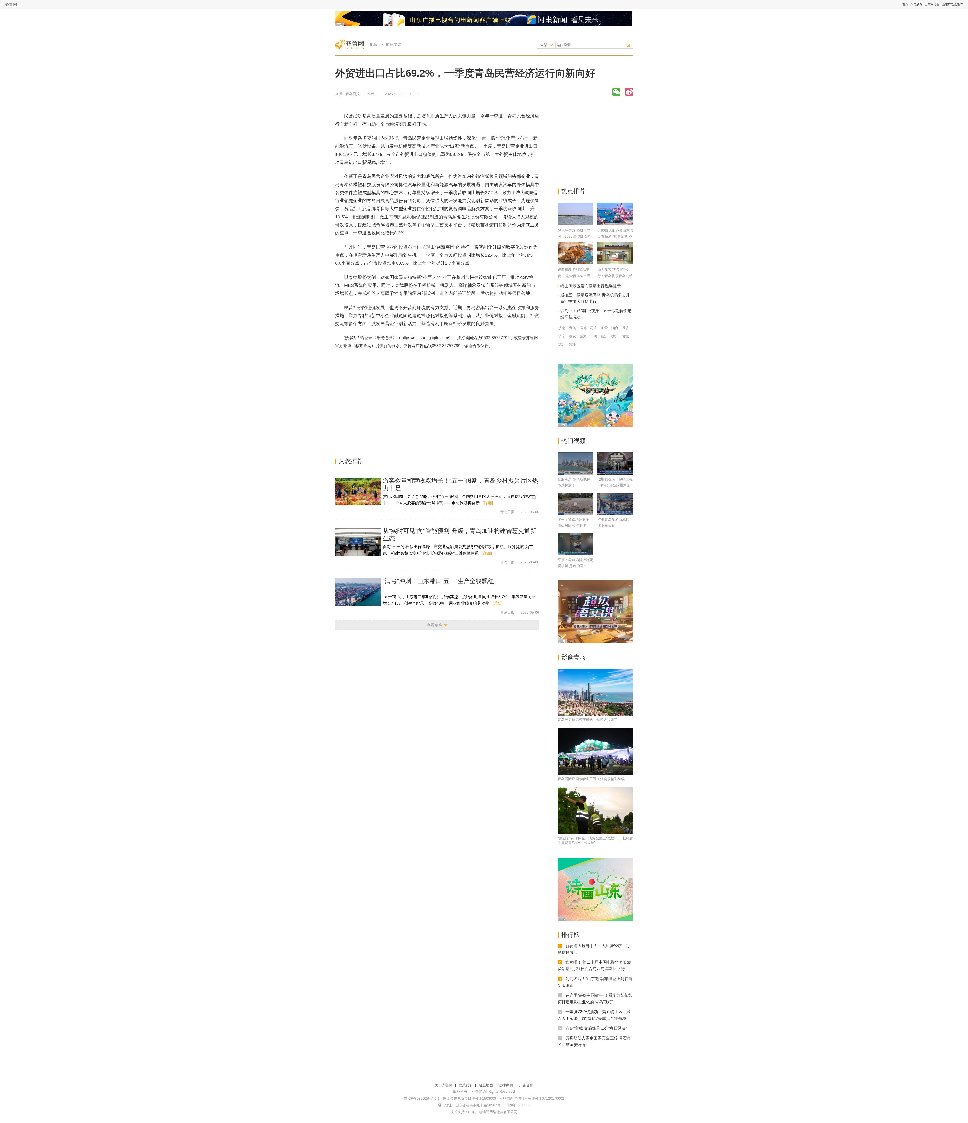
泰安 (572, 336)
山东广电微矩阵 (952, 4)
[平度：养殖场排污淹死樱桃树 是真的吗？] (575, 544)
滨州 (561, 344)
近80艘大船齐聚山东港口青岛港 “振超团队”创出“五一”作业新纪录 (615, 236)
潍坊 (625, 328)
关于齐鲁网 (443, 1085)
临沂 (604, 336)
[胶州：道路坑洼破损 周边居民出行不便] (575, 504)
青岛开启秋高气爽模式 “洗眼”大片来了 (588, 720)
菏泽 (572, 344)
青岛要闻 (393, 44)
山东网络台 (932, 4)
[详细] (488, 503)
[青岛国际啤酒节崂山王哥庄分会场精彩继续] (595, 751)
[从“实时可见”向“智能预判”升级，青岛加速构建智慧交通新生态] (358, 542)
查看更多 (435, 625)
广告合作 (526, 1085)
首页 (905, 4)
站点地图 (486, 1085)
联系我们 (466, 1085)
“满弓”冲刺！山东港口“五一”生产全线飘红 (438, 581)
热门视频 (573, 440)
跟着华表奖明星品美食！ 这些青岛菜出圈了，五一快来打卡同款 (575, 276)
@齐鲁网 (363, 346)
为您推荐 (351, 461)
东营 (604, 328)
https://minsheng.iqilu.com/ (425, 338)
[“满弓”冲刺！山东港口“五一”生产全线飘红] (358, 592)
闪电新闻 (917, 4)
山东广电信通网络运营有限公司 (493, 1112)
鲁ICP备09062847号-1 (422, 1098)
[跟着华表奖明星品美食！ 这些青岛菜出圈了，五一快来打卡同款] (575, 263)
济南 (561, 328)
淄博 (583, 328)
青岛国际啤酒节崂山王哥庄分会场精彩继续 (591, 779)
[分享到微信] (616, 92)
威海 (583, 336)
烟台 (614, 328)
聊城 (625, 336)
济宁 (561, 336)
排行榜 (570, 934)
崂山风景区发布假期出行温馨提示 (590, 286)
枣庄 (593, 328)
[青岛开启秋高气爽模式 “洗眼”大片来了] (595, 692)
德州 (614, 336)
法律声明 (506, 1085)
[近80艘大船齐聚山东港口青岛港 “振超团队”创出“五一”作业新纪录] (615, 223)
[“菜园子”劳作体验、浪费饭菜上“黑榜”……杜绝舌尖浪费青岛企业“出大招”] (595, 810)
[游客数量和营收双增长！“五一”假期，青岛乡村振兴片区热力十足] (358, 491)
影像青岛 (573, 657)
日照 (593, 336)
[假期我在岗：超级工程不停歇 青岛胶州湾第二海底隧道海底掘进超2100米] (615, 463)
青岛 (373, 44)
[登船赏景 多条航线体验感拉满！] (575, 463)
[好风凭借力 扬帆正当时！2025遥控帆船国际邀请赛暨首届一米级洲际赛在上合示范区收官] (575, 223)
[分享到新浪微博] (629, 92)
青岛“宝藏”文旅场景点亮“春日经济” (596, 1028)
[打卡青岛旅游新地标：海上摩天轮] (615, 504)
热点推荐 (573, 191)
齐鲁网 (11, 4)
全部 (543, 45)
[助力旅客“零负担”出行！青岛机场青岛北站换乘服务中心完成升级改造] (615, 263)
